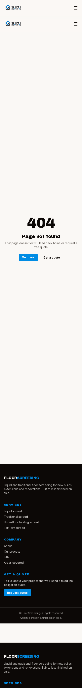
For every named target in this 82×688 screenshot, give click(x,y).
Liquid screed (13, 511)
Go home (28, 257)
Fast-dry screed (14, 527)
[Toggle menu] (75, 8)
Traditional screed (16, 516)
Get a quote (51, 257)
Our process (12, 551)
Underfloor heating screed (21, 522)
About (8, 546)
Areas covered (14, 562)
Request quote (17, 592)
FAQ (6, 557)
